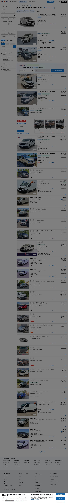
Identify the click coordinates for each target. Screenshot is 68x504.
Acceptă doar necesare (60, 498)
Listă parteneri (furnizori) (35, 499)
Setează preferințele (60, 502)
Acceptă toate (60, 494)
